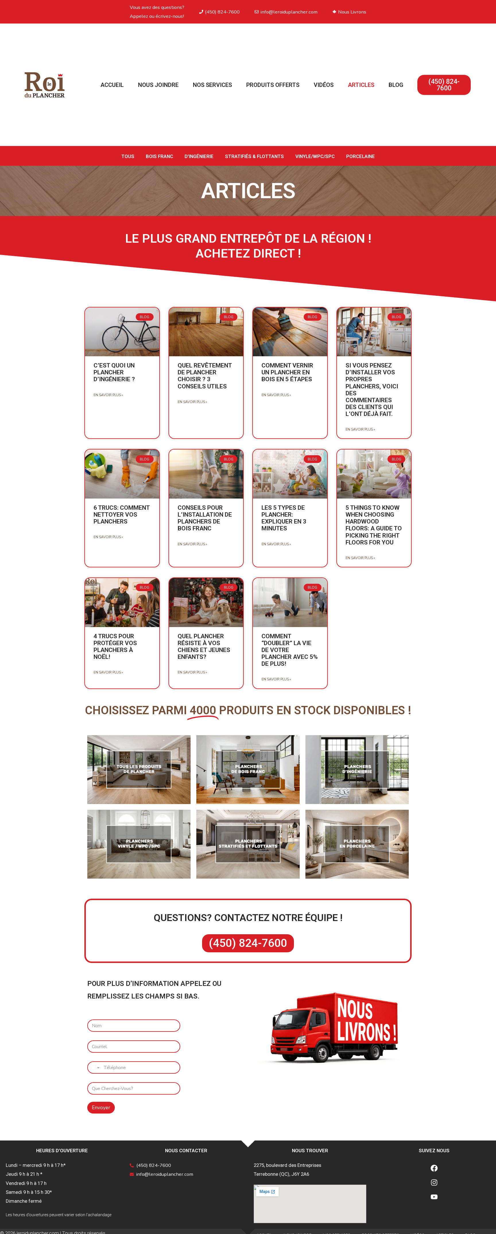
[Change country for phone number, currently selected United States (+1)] (94, 1067)
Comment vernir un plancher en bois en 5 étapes (287, 372)
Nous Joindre (158, 85)
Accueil (112, 85)
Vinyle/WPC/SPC (315, 156)
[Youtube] (434, 1197)
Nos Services (212, 85)
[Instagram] (434, 1182)
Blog (396, 85)
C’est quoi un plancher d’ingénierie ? (114, 372)
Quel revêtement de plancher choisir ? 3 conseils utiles (205, 376)
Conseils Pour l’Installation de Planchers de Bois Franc (205, 518)
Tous (127, 156)
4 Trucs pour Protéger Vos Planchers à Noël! (115, 646)
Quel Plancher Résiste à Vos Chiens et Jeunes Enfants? (204, 646)
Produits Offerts (272, 85)
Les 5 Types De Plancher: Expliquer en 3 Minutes (283, 518)
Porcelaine (360, 156)
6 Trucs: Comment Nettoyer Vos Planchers (122, 514)
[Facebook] (434, 1168)
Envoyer (101, 1107)
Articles (361, 85)
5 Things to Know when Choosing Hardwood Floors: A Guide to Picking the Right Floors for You (374, 525)
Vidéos (324, 85)
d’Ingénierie (199, 156)
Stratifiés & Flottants (254, 156)
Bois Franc (159, 156)
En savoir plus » (108, 395)
